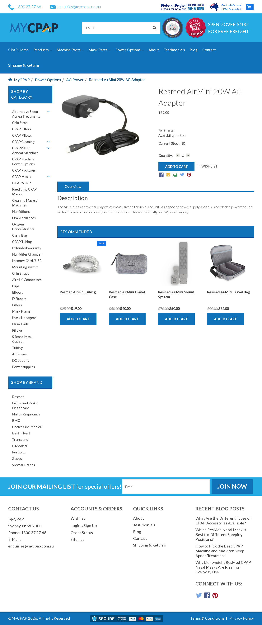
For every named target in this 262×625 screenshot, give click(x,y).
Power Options (128, 50)
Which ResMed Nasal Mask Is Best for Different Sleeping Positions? (220, 534)
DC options (20, 360)
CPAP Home (18, 50)
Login (75, 525)
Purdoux (18, 452)
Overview (73, 186)
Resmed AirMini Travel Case (127, 294)
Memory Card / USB (27, 260)
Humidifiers (21, 211)
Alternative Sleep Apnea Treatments (26, 113)
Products (41, 50)
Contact (209, 50)
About (153, 50)
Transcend (20, 439)
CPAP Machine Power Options (23, 161)
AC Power (75, 79)
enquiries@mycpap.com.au (79, 6)
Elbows (17, 292)
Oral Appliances (24, 218)
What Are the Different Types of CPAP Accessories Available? (223, 520)
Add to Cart (78, 319)
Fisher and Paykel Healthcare (25, 405)
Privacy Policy (241, 618)
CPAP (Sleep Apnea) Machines (25, 150)
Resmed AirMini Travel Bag (228, 292)
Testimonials (174, 50)
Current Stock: (171, 143)
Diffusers (19, 298)
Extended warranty (26, 248)
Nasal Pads (20, 324)
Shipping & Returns (24, 65)
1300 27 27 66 (28, 6)
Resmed (18, 397)
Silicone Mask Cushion (22, 338)
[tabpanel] (81, 283)
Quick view (82, 283)
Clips (15, 286)
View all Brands (23, 465)
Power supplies (23, 367)
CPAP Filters (21, 129)
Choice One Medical (27, 427)
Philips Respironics (26, 414)
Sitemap (78, 539)
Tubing (17, 348)
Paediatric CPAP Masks (24, 191)
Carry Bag (19, 235)
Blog (194, 50)
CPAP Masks (21, 176)
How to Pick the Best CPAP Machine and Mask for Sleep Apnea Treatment (219, 551)
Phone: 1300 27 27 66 (27, 532)
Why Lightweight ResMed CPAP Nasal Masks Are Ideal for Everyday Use (223, 567)
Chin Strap (20, 123)
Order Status (82, 532)
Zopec (17, 458)
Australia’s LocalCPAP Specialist (231, 7)
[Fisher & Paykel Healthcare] (184, 7)
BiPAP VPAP (21, 183)
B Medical (19, 446)
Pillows (17, 330)
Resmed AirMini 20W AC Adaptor (117, 80)
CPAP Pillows (22, 135)
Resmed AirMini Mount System (176, 294)
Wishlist (78, 518)
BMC (16, 420)
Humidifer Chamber (27, 254)
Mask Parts (98, 50)
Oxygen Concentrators (23, 226)
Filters (17, 305)
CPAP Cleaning (23, 142)
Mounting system (25, 267)
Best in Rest (21, 433)
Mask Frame (21, 311)
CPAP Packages (24, 170)
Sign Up (90, 525)
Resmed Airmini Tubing (78, 292)
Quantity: (165, 156)
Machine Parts (69, 50)
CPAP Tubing (22, 241)
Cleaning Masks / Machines (25, 202)
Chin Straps (20, 273)
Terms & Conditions (207, 618)
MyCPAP (22, 79)
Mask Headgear (24, 317)
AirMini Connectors (27, 279)
